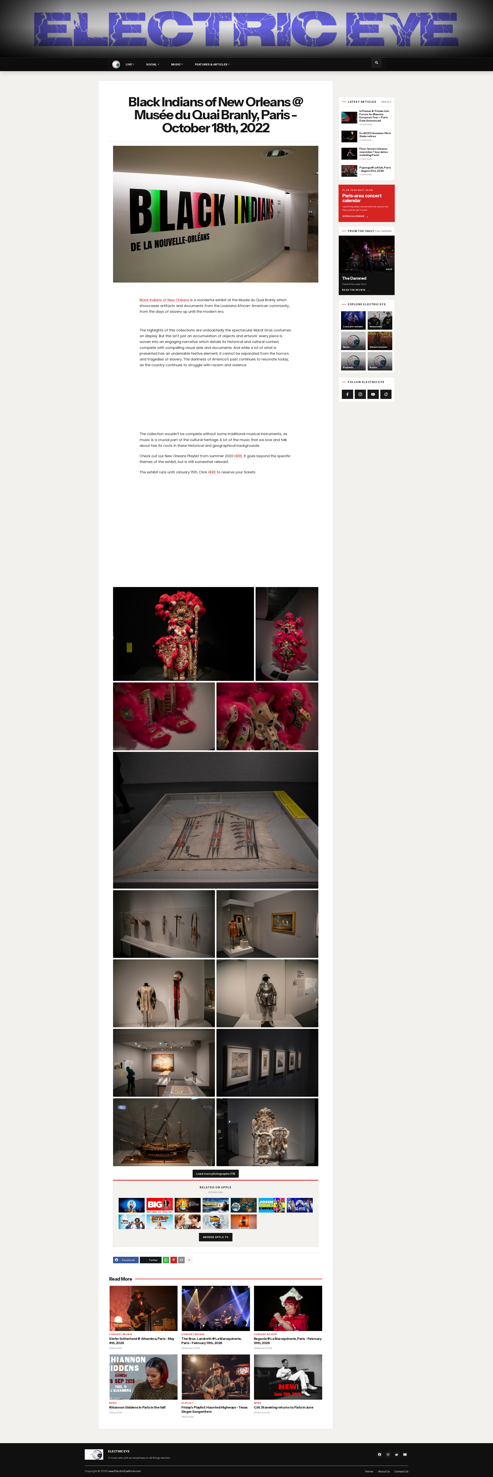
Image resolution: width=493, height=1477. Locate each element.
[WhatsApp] (166, 1260)
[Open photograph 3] (164, 716)
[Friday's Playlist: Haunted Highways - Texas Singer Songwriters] (215, 1377)
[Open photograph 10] (164, 1063)
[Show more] (189, 1260)
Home (369, 1471)
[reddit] (396, 1454)
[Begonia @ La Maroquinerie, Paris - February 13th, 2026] (288, 1308)
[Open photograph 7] (267, 924)
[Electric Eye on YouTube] (373, 394)
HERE (238, 456)
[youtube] (405, 1454)
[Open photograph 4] (267, 716)
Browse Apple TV (216, 1237)
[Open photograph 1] (183, 634)
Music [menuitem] (176, 64)
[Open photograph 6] (164, 924)
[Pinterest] (173, 1260)
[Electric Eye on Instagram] (360, 394)
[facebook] (379, 1454)
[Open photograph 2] (287, 634)
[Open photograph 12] (164, 1132)
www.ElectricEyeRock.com (124, 1471)
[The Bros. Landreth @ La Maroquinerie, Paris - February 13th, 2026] (215, 1308)
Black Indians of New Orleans (164, 300)
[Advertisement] (253, 399)
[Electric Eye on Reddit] (386, 394)
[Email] (181, 1260)
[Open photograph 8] (164, 993)
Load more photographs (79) (215, 1173)
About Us (384, 1471)
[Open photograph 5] (215, 820)
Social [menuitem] (151, 64)
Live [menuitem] (129, 64)
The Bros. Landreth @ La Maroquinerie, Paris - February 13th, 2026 (211, 1341)
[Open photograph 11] (267, 1063)
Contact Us (401, 1471)
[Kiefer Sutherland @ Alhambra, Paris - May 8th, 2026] (143, 1308)
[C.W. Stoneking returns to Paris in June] (288, 1377)
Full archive (383, 231)
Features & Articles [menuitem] (211, 64)
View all (386, 102)
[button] (376, 63)
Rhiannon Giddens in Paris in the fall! (137, 1407)
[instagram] (388, 1454)
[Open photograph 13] (267, 1132)
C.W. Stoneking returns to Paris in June (283, 1407)
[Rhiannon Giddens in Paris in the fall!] (143, 1377)
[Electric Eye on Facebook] (347, 394)
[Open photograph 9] (267, 993)
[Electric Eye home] (116, 64)
